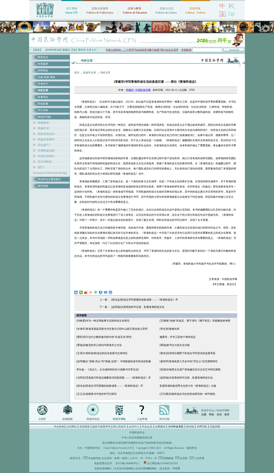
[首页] (45, 18)
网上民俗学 (119, 426)
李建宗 (130, 89)
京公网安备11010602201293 (162, 463)
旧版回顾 (215, 426)
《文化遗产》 (43, 145)
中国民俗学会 (92, 447)
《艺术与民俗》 (44, 161)
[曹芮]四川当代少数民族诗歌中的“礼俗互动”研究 (104, 336)
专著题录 (43, 63)
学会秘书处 (94, 458)
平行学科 (43, 110)
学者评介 (43, 83)
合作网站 (71, 426)
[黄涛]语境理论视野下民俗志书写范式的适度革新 (187, 353)
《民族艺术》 (43, 128)
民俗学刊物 (44, 116)
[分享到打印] (110, 292)
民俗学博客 (119, 419)
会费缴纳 (160, 426)
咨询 (219, 414)
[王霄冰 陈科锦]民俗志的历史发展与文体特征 (102, 353)
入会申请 (142, 419)
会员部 (183, 458)
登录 (226, 414)
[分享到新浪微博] (86, 292)
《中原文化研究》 (45, 156)
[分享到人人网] (101, 292)
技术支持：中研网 (169, 468)
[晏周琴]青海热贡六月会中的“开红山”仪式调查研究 (188, 361)
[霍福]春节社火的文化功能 (175, 345)
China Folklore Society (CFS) (118, 447)
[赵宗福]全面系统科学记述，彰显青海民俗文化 (137, 306)
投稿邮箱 (167, 458)
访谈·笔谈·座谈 (46, 77)
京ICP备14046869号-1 (127, 463)
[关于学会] (71, 18)
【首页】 (37, 49)
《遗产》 (40, 167)
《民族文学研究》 (45, 139)
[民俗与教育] (134, 18)
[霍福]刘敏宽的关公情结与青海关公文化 (99, 345)
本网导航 (202, 426)
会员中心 (134, 426)
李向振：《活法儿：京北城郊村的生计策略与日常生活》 (108, 369)
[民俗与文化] (166, 18)
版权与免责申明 (101, 426)
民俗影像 (43, 103)
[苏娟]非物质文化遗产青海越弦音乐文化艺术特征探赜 (190, 369)
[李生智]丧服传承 (169, 328)
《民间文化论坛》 (45, 133)
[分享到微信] (81, 292)
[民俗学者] (195, 18)
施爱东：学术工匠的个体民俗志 (178, 336)
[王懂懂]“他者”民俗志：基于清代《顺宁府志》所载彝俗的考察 (195, 320)
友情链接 (84, 426)
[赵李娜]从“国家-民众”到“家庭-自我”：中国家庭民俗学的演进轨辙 (113, 361)
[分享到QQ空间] (91, 292)
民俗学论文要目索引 (49, 179)
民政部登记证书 (103, 463)
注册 (203, 414)
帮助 (211, 414)
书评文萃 (105, 72)
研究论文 (43, 57)
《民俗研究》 (43, 122)
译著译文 (43, 97)
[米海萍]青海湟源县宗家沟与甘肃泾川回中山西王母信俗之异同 (111, 328)
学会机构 (59, 426)
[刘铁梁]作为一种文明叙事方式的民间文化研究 (103, 320)
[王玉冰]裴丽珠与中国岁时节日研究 (96, 393)
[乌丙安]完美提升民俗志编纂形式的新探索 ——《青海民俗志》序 (113, 377)
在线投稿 (67, 419)
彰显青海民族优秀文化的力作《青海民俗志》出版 (188, 385)
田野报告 (43, 70)
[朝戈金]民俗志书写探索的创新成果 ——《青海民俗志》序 (144, 299)
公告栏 (42, 419)
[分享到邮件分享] (105, 292)
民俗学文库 (89, 72)
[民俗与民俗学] (100, 18)
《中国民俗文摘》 (45, 150)
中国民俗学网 (143, 89)
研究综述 (43, 185)
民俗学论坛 (93, 419)
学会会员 (147, 426)
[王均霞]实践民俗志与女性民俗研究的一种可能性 (187, 393)
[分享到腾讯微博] (96, 292)
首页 (76, 72)
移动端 (190, 426)
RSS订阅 (164, 419)
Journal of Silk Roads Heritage (51, 172)
